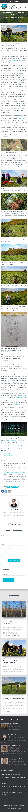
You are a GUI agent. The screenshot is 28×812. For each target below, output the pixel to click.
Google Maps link (21, 118)
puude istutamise (13, 60)
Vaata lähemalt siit (11, 440)
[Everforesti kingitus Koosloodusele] (14, 609)
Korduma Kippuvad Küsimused (10, 805)
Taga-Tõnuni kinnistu (21, 117)
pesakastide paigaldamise (17, 397)
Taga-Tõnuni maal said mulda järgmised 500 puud (12, 661)
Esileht (10, 802)
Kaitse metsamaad (8, 457)
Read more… (17, 635)
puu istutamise (23, 395)
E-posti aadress (6, 572)
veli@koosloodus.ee (12, 759)
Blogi (8, 486)
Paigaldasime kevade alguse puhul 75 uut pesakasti (12, 793)
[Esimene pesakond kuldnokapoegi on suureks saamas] (14, 685)
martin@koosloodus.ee (13, 747)
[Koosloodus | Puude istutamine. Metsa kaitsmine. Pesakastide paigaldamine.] (11, 7)
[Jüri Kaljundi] (14, 502)
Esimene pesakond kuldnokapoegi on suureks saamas (14, 699)
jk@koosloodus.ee (12, 736)
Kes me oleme (17, 802)
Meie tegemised (15, 486)
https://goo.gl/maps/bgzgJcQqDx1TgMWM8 (14, 472)
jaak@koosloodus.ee (12, 724)
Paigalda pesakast (8, 455)
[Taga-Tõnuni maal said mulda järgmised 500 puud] (14, 648)
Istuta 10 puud (7, 453)
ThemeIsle (18, 808)
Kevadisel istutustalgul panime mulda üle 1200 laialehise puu (13, 788)
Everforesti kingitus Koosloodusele (9, 623)
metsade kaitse (4, 397)
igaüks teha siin (16, 404)
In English (22, 805)
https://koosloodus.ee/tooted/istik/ (15, 446)
